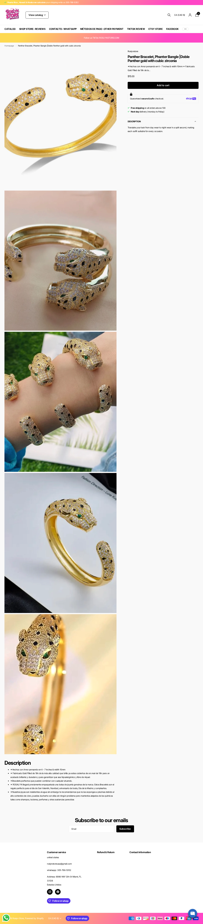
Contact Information (140, 852)
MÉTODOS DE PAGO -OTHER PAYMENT (101, 28)
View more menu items (185, 29)
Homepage (9, 45)
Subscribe (125, 828)
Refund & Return (105, 852)
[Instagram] (50, 892)
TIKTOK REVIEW (136, 28)
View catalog (36, 14)
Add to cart (163, 85)
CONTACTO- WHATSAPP (63, 28)
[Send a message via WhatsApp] (6, 918)
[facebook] (58, 892)
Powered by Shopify (34, 918)
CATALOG (10, 28)
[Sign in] (190, 15)
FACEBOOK (172, 28)
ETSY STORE (155, 28)
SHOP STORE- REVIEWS (32, 28)
